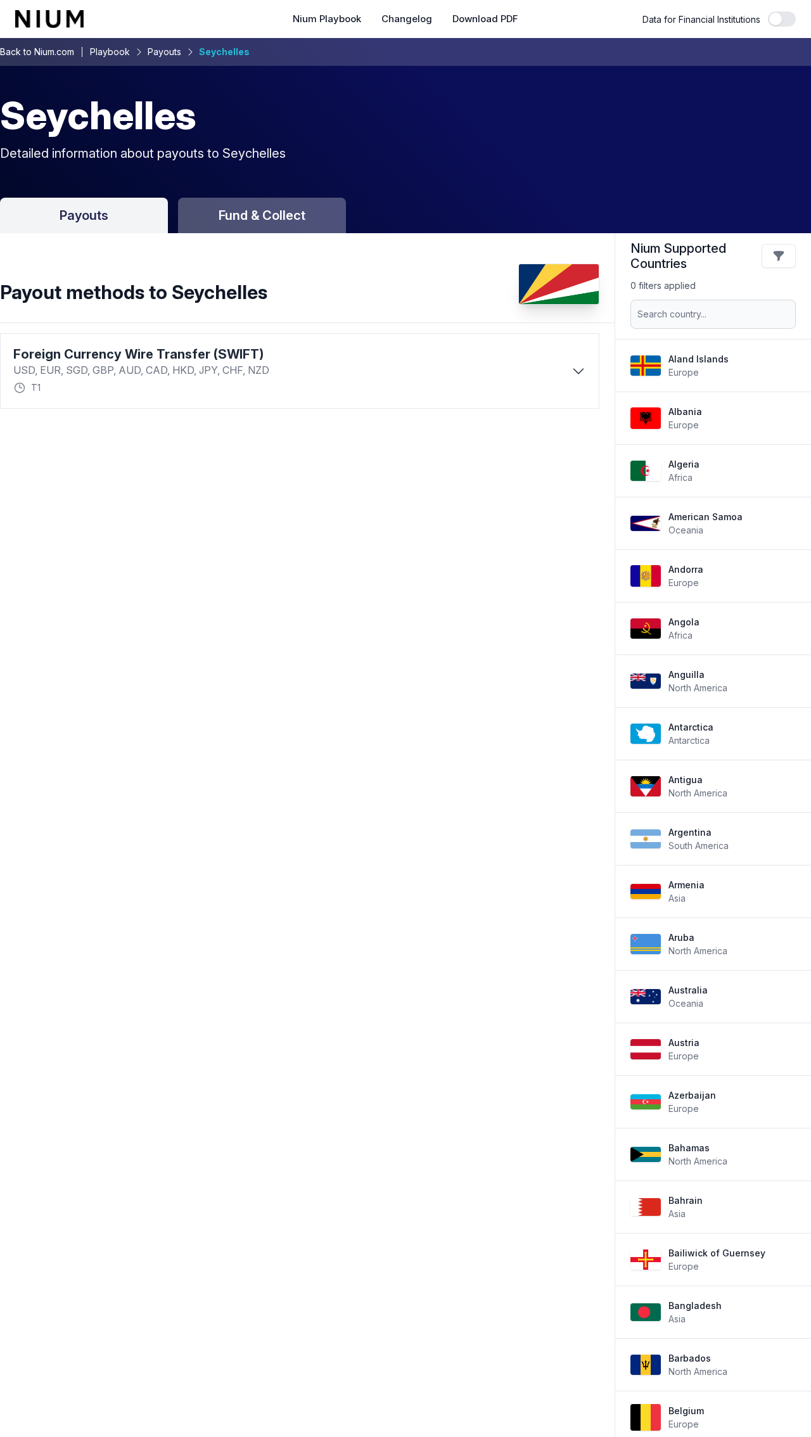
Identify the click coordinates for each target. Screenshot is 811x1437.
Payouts (164, 51)
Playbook (110, 51)
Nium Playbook (327, 19)
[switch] (782, 19)
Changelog (406, 19)
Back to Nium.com (37, 51)
